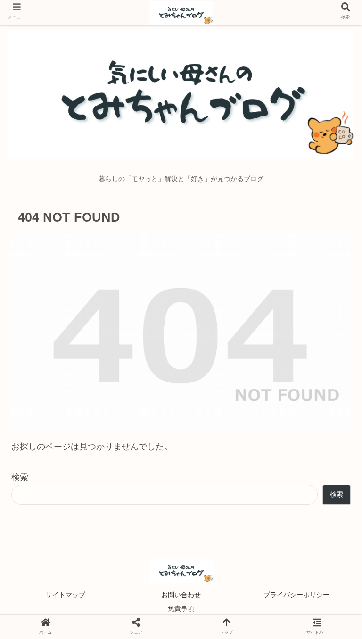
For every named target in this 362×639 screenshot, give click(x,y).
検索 (19, 477)
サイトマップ (65, 594)
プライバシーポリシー (296, 594)
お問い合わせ (181, 594)
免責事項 (181, 608)
